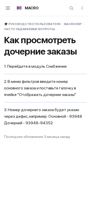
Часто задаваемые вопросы (29, 29)
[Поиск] (71, 8)
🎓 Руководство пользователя (32, 24)
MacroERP (73, 24)
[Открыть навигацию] (8, 8)
